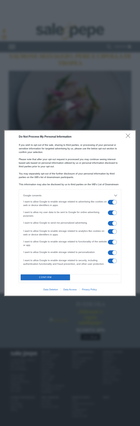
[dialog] (70, 213)
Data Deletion (50, 289)
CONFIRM (45, 277)
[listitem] (70, 195)
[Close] (129, 137)
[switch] (112, 202)
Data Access (70, 289)
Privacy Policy (89, 289)
